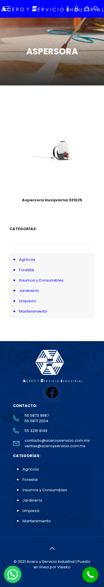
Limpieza (27, 301)
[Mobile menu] (8, 9)
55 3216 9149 (36, 430)
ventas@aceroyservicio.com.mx (55, 446)
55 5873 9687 (37, 415)
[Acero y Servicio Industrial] (52, 8)
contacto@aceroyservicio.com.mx (57, 440)
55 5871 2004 (36, 421)
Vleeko (63, 567)
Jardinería (29, 290)
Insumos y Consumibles (41, 280)
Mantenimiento (33, 311)
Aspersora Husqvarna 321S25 (52, 200)
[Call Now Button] (90, 575)
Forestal (26, 270)
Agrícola (27, 259)
